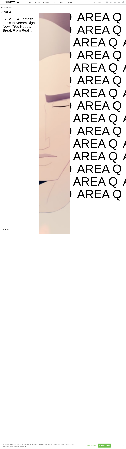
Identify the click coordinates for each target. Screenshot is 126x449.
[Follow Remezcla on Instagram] (115, 2)
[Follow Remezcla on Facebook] (107, 2)
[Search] (94, 2)
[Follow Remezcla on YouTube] (119, 2)
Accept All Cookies (104, 445)
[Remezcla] (12, 2)
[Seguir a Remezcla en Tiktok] (123, 2)
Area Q (10, 7)
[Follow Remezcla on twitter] (111, 2)
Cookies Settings (91, 445)
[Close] (123, 445)
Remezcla (4, 7)
